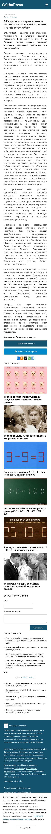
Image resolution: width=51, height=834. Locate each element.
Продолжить (25, 827)
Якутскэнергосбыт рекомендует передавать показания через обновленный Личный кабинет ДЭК (26, 640)
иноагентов (19, 768)
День (17, 677)
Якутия (6, 17)
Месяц (32, 677)
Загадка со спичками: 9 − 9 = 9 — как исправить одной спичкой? (24, 473)
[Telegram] (32, 358)
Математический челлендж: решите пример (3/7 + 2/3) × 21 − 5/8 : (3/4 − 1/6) (25, 511)
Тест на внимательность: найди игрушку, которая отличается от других (23, 399)
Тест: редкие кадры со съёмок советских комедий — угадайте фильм (22, 586)
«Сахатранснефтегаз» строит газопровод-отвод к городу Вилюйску (26, 648)
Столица (14, 17)
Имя (6, 600)
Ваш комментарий (12, 611)
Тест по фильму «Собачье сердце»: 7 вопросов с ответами (25, 437)
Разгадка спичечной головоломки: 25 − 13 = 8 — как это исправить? (25, 549)
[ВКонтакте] (18, 358)
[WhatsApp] (29, 358)
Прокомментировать (26, 343)
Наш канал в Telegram (27, 351)
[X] (25, 358)
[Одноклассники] (21, 358)
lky (21, 781)
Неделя (24, 677)
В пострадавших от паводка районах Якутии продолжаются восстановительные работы (25, 655)
